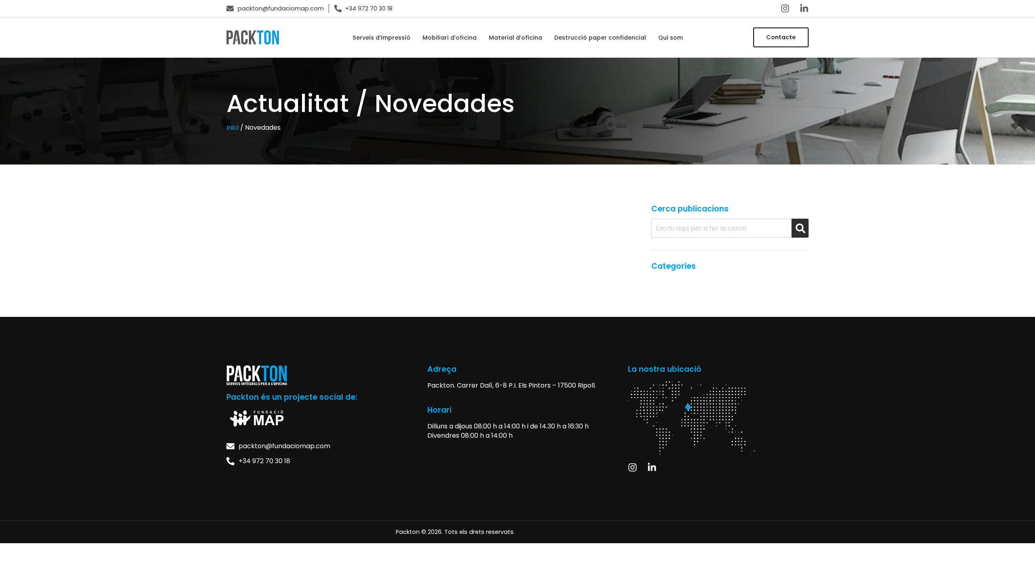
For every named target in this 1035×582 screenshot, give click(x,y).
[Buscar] (800, 228)
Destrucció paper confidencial (600, 38)
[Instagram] (785, 8)
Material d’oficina (515, 38)
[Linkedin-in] (804, 8)
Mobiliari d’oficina (449, 38)
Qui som (670, 38)
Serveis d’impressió (381, 38)
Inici (232, 127)
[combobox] (721, 228)
